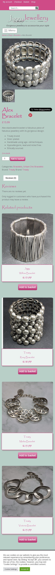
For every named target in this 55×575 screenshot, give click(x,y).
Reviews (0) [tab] (11, 178)
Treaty (12, 169)
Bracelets (17, 35)
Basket (26, 2)
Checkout (18, 2)
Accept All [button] (24, 569)
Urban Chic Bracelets (33, 166)
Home (4, 35)
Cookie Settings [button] (11, 569)
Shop (33, 2)
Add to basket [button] (27, 287)
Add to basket (17, 158)
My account (7, 2)
